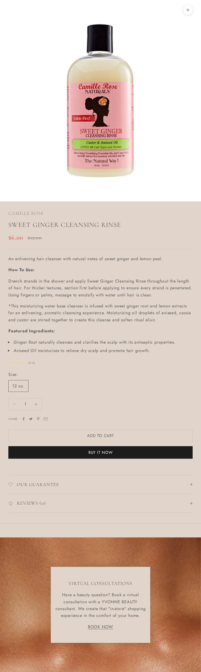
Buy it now (100, 452)
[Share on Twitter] (31, 419)
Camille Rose (26, 213)
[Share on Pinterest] (38, 419)
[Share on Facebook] (23, 419)
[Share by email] (45, 419)
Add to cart (100, 436)
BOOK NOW (100, 627)
